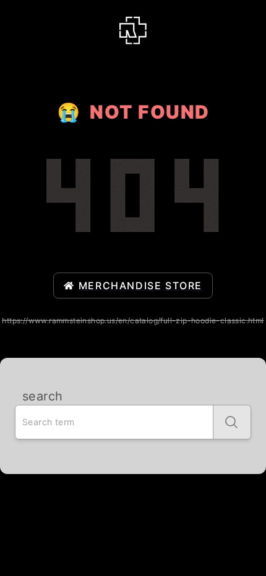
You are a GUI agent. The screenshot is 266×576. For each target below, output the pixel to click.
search (42, 396)
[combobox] (114, 422)
